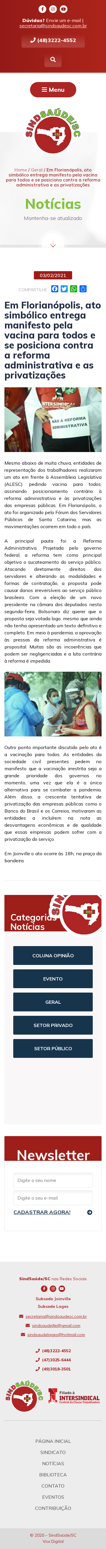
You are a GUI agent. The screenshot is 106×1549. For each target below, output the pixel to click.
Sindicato (53, 1452)
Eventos (53, 1497)
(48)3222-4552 (56, 40)
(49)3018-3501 (56, 1369)
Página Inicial (53, 1441)
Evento (53, 979)
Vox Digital (53, 1541)
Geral (53, 1002)
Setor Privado (53, 1025)
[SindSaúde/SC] (27, 1396)
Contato (53, 1485)
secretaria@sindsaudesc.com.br (53, 26)
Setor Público (53, 1048)
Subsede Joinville (53, 1298)
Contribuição (53, 1508)
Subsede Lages (53, 1306)
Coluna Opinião (53, 955)
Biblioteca (53, 1474)
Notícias (53, 1463)
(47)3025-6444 (56, 1360)
